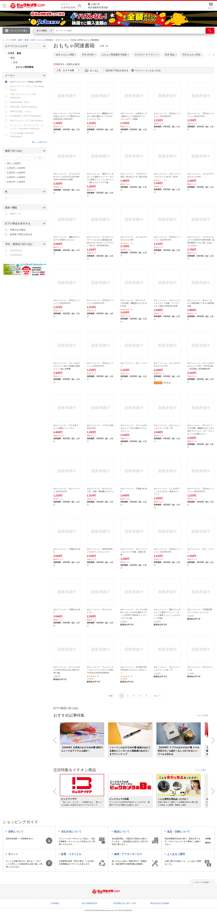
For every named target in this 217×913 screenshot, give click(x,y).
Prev (55, 740)
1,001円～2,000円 (16, 168)
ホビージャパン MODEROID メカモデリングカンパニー (100, 550)
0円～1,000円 (14, 163)
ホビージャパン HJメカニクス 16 (200, 668)
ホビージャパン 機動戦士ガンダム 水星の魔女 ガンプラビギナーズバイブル (100, 116)
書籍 (12, 57)
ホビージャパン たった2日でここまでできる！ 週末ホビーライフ (167, 491)
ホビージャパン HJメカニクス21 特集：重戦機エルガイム (100, 490)
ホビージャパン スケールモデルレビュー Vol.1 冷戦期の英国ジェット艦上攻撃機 (66, 366)
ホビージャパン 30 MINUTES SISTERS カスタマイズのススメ (133, 670)
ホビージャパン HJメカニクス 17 (99, 610)
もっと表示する (40, 142)
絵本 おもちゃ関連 (65, 54)
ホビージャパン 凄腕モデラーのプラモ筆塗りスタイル (66, 238)
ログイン (40, 36)
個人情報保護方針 (89, 903)
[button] (204, 54)
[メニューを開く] (4, 6)
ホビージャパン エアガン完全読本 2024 (100, 426)
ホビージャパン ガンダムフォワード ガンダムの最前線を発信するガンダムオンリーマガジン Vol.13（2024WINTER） (100, 241)
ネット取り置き (149, 35)
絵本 (15, 62)
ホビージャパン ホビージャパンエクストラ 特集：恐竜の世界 (133, 552)
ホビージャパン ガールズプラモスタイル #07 (133, 238)
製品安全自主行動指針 (160, 903)
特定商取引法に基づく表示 (124, 903)
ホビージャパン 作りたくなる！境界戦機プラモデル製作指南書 (200, 303)
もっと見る (203, 715)
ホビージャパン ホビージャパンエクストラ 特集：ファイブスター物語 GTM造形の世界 (167, 303)
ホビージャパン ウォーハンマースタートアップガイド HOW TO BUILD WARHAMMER (100, 670)
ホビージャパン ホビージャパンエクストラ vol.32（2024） (167, 175)
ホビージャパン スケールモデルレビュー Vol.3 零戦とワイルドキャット (133, 428)
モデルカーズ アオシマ (146, 54)
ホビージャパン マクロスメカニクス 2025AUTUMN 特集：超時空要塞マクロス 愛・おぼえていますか (200, 241)
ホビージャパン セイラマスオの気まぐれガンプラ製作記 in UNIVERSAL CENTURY (66, 116)
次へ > (157, 696)
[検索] (210, 31)
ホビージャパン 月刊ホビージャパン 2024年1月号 (100, 301)
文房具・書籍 (14, 53)
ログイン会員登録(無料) (68, 6)
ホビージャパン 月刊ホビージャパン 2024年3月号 (200, 490)
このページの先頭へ (202, 882)
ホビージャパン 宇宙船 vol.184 (66, 610)
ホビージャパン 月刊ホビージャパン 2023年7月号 (200, 114)
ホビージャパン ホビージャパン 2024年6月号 (66, 490)
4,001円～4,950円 (16, 182)
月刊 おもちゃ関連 (191, 54)
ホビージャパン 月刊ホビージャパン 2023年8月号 (167, 550)
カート (211, 8)
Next (212, 740)
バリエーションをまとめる (147, 70)
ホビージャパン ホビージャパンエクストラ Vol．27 (167, 668)
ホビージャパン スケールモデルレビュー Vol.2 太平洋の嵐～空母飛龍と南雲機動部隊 (200, 366)
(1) (165, 180)
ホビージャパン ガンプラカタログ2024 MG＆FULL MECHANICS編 (66, 670)
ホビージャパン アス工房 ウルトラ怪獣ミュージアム (66, 426)
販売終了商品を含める (117, 70)
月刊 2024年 (88, 54)
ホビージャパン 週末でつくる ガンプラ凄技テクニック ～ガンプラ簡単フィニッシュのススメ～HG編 (167, 613)
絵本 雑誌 (170, 54)
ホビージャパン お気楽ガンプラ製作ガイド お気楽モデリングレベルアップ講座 (133, 116)
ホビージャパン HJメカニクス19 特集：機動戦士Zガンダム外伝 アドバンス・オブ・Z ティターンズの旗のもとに (200, 429)
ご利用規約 (54, 903)
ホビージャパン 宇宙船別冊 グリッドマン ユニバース (199, 610)
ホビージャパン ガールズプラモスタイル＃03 (167, 364)
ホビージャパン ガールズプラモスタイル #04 (200, 175)
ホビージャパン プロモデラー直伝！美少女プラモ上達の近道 (133, 175)
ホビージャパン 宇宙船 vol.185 (133, 490)
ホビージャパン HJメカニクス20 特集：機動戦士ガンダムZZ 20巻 (133, 303)
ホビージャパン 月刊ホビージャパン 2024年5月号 (167, 238)
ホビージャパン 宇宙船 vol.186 (66, 550)
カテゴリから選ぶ (19, 30)
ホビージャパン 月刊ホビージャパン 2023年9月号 (66, 301)
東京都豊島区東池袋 (98, 6)
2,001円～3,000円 (16, 172)
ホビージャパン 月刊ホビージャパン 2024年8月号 (167, 114)
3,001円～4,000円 (16, 177)
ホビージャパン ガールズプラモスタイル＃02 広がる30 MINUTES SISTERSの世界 (66, 177)
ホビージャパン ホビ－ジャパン (133, 364)
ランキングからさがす (96, 35)
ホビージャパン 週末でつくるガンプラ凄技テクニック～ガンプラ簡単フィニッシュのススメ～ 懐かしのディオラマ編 (100, 178)
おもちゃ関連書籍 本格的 (114, 54)
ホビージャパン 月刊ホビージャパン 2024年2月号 (100, 364)
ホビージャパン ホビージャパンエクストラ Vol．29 (167, 426)
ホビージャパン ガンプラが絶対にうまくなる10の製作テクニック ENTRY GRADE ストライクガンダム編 (133, 613)
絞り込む (94, 70)
